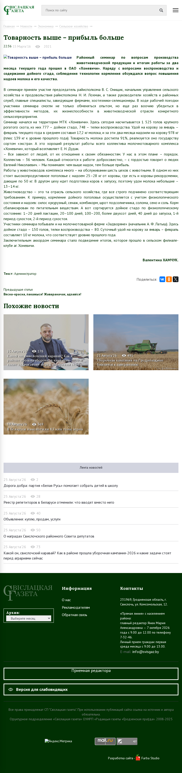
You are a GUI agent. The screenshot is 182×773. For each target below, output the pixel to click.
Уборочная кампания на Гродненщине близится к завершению (130, 362)
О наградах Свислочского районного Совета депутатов (49, 536)
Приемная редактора (91, 670)
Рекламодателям (76, 607)
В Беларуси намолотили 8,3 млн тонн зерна (45, 429)
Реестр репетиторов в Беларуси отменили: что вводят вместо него (59, 502)
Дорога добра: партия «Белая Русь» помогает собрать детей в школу (61, 485)
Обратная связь (74, 614)
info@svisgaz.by (145, 651)
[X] (175, 279)
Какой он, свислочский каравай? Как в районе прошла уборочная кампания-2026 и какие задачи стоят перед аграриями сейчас (44, 360)
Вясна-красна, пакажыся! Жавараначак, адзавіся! (42, 294)
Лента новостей (91, 467)
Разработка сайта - (122, 758)
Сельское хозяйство (73, 26)
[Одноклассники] (169, 279)
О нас (66, 599)
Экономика (46, 26)
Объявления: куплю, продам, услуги (32, 519)
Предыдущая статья (18, 289)
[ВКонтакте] (162, 279)
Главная (9, 26)
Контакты (131, 588)
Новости (26, 26)
